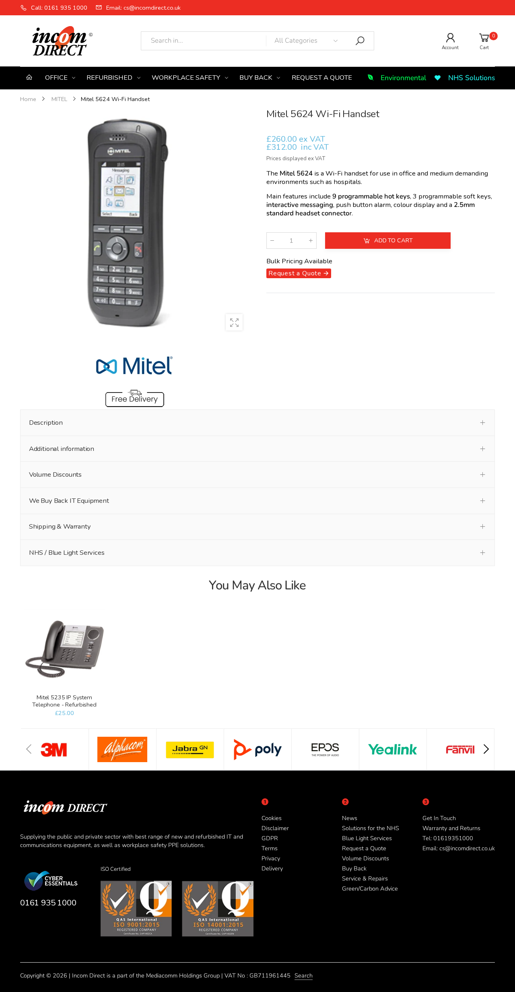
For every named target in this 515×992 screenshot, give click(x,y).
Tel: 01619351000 (447, 838)
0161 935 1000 (48, 902)
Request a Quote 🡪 (298, 273)
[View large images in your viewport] (234, 322)
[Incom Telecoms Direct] (55, 749)
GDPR (270, 838)
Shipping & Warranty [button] (60, 526)
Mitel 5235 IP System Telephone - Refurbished (64, 701)
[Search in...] (360, 41)
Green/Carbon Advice (370, 889)
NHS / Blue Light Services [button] (67, 552)
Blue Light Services (367, 838)
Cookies (272, 818)
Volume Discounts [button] (55, 474)
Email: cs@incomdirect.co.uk (458, 848)
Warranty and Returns (451, 828)
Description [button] (46, 422)
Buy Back (354, 868)
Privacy (271, 858)
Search (304, 975)
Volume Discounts (365, 858)
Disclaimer (275, 828)
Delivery (272, 868)
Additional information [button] (61, 448)
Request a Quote (364, 848)
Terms (270, 848)
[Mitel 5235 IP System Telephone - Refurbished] (64, 649)
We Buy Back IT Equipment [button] (69, 500)
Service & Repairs (365, 878)
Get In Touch (439, 818)
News (349, 818)
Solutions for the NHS (370, 828)
